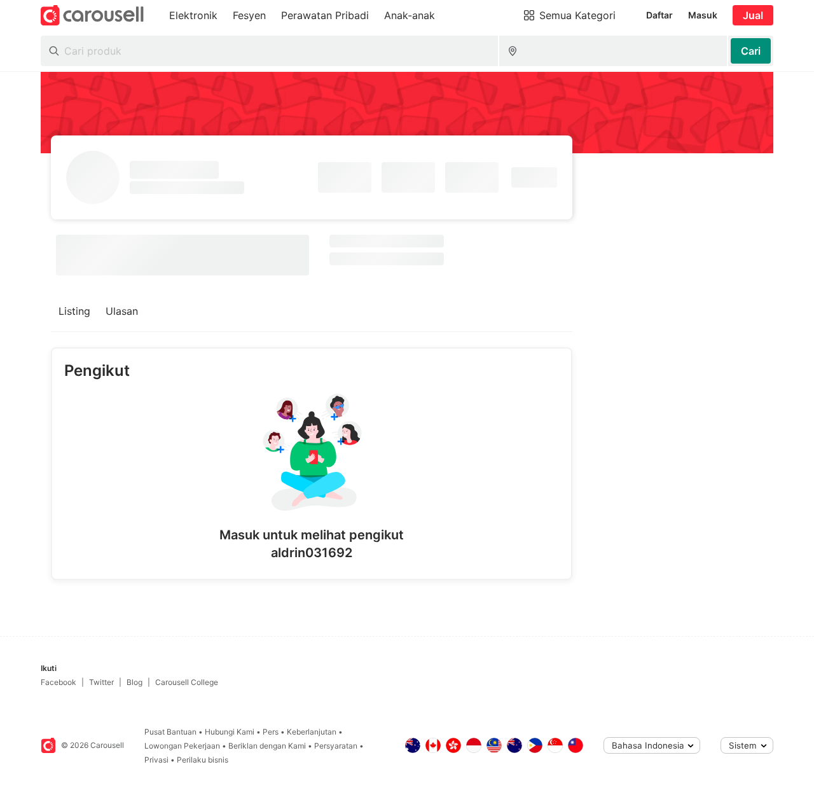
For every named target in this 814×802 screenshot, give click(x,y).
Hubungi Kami (229, 731)
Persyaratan (335, 745)
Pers (271, 731)
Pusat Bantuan (170, 731)
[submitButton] (751, 51)
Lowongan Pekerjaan (182, 745)
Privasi (156, 759)
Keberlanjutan (311, 731)
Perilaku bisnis (202, 759)
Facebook (58, 682)
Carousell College (186, 682)
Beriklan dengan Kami (267, 745)
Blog (134, 682)
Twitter (101, 682)
